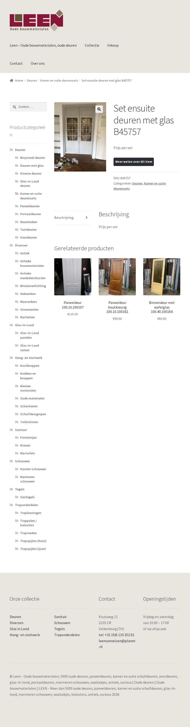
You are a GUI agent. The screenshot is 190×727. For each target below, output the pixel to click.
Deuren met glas (32, 165)
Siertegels (27, 497)
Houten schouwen (33, 469)
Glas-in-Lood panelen (29, 335)
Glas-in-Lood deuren (29, 183)
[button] (99, 109)
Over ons (38, 63)
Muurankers (28, 302)
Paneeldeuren (30, 206)
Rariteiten (27, 317)
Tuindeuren (28, 229)
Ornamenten (29, 309)
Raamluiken (28, 222)
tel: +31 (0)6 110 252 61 (116, 634)
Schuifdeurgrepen (33, 414)
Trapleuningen (30, 513)
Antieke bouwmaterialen (32, 263)
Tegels (20, 489)
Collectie (92, 45)
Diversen (21, 245)
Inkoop (113, 45)
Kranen (25, 445)
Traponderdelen (26, 505)
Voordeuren (28, 237)
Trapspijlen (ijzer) (33, 549)
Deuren (32, 80)
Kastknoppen (29, 366)
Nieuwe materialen (28, 388)
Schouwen (22, 461)
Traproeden (28, 533)
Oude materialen (32, 398)
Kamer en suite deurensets (59, 80)
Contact (16, 63)
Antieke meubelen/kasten (32, 275)
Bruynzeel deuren (32, 158)
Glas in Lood (19, 628)
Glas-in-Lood (24, 325)
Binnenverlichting (33, 286)
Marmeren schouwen (27, 479)
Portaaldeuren (30, 214)
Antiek (24, 253)
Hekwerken (28, 294)
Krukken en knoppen (28, 375)
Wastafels (27, 453)
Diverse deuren (30, 173)
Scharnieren (29, 406)
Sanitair (21, 430)
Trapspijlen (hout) (33, 541)
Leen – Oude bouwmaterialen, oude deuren (43, 45)
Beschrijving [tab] (64, 217)
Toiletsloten (29, 422)
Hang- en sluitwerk (28, 358)
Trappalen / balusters (28, 523)
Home (19, 80)
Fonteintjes (28, 437)
